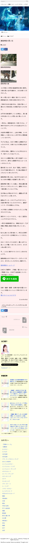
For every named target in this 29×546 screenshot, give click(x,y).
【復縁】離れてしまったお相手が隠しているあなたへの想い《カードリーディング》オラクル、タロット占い (18, 416)
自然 (3, 530)
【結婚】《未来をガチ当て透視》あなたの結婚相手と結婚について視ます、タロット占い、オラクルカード (18, 393)
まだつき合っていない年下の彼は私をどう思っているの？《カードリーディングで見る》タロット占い (18, 427)
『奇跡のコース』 (7, 444)
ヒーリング (5, 486)
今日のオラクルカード (8, 493)
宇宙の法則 (5, 506)
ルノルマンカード (7, 491)
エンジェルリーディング (9, 469)
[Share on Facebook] (6, 49)
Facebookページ (6, 368)
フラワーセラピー (7, 488)
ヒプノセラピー (19, 4)
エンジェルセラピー (7, 464)
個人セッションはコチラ (8, 295)
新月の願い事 (6, 515)
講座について (11, 4)
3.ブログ (11, 36)
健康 (3, 496)
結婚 (3, 525)
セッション (4, 4)
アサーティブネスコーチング (10, 459)
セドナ (4, 479)
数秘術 (4, 513)
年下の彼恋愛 (6, 508)
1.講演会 (4, 447)
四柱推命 (4, 498)
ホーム (4, 36)
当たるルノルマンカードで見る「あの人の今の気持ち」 (18, 404)
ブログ (26, 4)
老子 (3, 528)
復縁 (3, 511)
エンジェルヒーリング (8, 466)
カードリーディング (7, 474)
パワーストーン (6, 483)
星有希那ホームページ (8, 265)
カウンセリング (6, 476)
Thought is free (24, 542)
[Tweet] (2, 49)
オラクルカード (6, 471)
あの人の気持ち (6, 461)
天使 (3, 501)
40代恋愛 (4, 456)
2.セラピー (5, 449)
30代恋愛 (4, 454)
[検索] (27, 1)
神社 (3, 523)
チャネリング (6, 481)
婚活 (3, 503)
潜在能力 (4, 520)
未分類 (4, 518)
